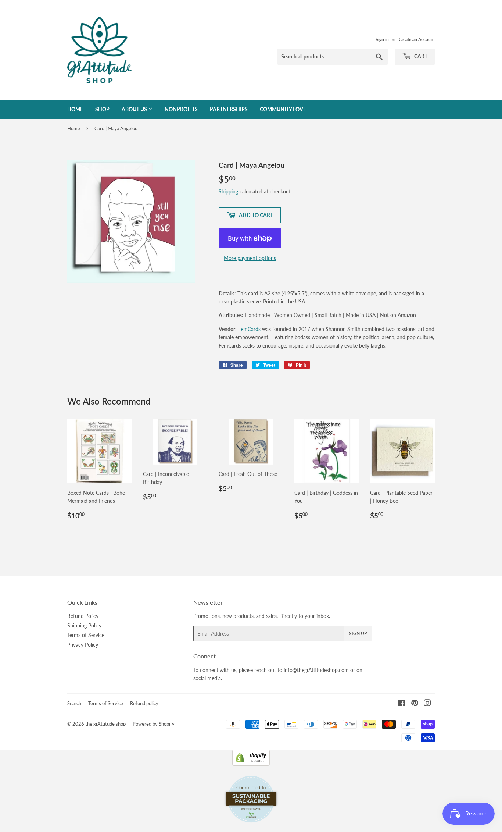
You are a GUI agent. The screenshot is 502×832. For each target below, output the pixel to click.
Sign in (382, 39)
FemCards (249, 329)
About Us (135, 109)
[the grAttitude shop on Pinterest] (415, 704)
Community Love (283, 109)
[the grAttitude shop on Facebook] (402, 704)
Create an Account (417, 39)
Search (74, 703)
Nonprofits (181, 109)
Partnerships (229, 109)
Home (75, 109)
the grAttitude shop (105, 724)
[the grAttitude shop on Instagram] (427, 704)
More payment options (250, 258)
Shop (102, 109)
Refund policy (144, 703)
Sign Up (358, 633)
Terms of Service (85, 635)
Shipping (228, 191)
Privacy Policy (82, 644)
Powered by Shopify (154, 724)
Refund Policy (82, 616)
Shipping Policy (84, 625)
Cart (420, 56)
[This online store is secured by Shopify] (251, 764)
